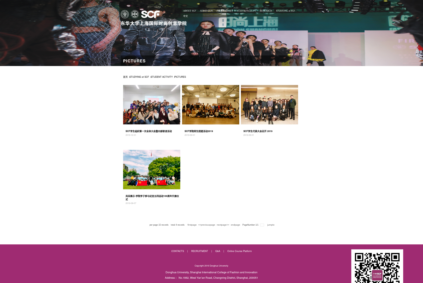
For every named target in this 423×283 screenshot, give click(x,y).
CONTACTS (177, 251)
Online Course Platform (239, 251)
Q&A (217, 251)
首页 (125, 76)
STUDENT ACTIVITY (162, 76)
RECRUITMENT (199, 251)
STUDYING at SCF (139, 76)
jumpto (271, 224)
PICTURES (180, 76)
